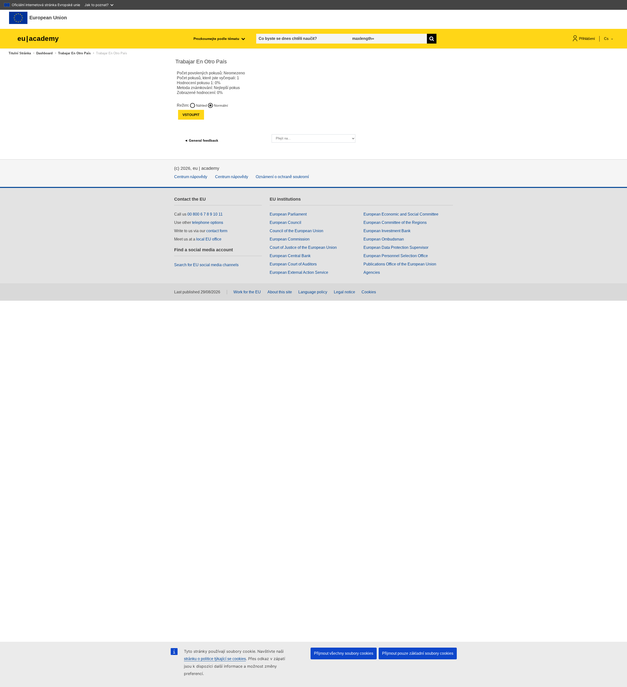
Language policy (312, 292)
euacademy (38, 38)
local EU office (208, 239)
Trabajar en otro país (74, 53)
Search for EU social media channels (206, 265)
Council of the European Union (296, 231)
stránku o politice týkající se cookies (215, 659)
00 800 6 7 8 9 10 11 (205, 214)
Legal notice (344, 292)
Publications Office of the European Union (399, 264)
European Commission (290, 239)
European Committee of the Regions (395, 222)
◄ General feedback (201, 140)
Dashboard (44, 53)
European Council (285, 222)
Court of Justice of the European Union (303, 247)
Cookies (369, 292)
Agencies (371, 272)
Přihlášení (587, 38)
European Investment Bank (386, 231)
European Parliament (288, 214)
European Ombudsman (383, 239)
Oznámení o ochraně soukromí (282, 177)
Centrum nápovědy (190, 177)
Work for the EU (247, 292)
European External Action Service (299, 272)
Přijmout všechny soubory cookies (343, 653)
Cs (607, 38)
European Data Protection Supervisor (395, 247)
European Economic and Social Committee (400, 214)
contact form (216, 231)
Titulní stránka (20, 53)
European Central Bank (290, 256)
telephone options (207, 222)
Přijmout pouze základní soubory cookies (417, 653)
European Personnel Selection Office (395, 256)
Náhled (201, 105)
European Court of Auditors (293, 264)
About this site (279, 292)
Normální (221, 105)
